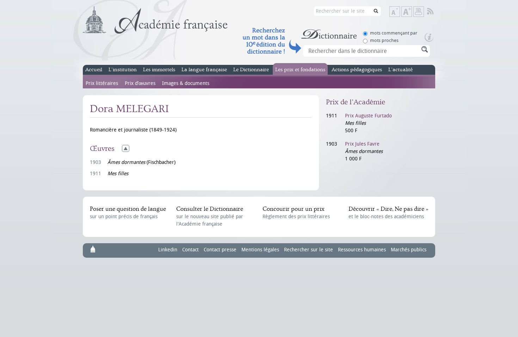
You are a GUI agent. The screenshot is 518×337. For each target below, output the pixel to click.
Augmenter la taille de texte (411, 12)
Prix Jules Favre (362, 144)
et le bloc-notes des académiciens (388, 213)
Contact (190, 250)
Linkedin (167, 250)
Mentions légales (260, 250)
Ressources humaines (362, 250)
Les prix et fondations (300, 70)
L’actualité (400, 70)
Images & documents (185, 83)
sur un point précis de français (128, 213)
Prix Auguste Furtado (368, 116)
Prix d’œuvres (140, 83)
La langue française (204, 70)
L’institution (123, 70)
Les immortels (159, 70)
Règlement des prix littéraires (296, 213)
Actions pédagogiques (357, 70)
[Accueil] (155, 20)
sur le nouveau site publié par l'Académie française (209, 216)
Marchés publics (408, 250)
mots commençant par (393, 33)
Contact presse (220, 250)
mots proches (384, 40)
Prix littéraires (102, 83)
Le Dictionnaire (251, 70)
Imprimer (418, 11)
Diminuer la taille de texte (399, 12)
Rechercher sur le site (308, 250)
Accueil (93, 70)
